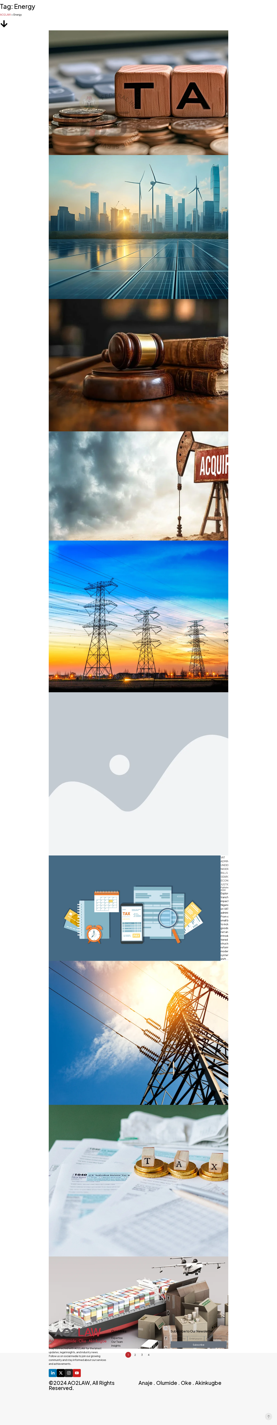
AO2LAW (5, 14)
